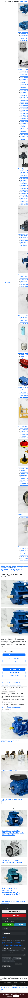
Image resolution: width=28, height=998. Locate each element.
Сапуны (22, 358)
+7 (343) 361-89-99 (12, 1)
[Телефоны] (11, 281)
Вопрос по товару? (14, 658)
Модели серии (17, 682)
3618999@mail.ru (14, 675)
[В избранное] (25, 581)
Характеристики (6, 682)
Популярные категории (14, 955)
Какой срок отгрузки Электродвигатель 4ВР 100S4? (13, 697)
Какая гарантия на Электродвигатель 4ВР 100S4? (12, 700)
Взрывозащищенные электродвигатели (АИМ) (12, 861)
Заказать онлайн (14, 655)
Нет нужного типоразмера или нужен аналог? (14, 704)
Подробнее (14, 985)
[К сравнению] (25, 584)
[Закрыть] (1, 991)
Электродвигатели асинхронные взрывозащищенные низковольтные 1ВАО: (11, 891)
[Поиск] (11, 282)
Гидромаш (7, 282)
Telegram (21, 924)
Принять (16, 996)
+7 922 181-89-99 (14, 672)
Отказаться (22, 996)
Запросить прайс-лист (14, 919)
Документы (5, 685)
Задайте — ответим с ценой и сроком (11, 707)
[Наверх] (1, 980)
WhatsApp (8, 924)
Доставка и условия (15, 685)
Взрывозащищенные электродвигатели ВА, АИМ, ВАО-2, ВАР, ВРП (13, 832)
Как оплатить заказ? (7, 702)
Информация (7, 933)
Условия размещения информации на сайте (12, 945)
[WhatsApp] (11, 284)
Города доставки (14, 948)
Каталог (5, 928)
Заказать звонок (23, 1)
